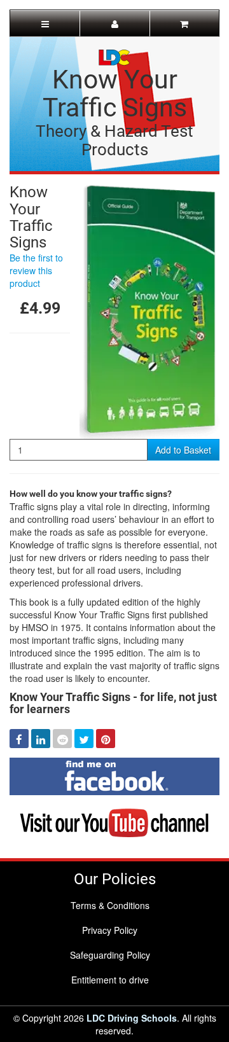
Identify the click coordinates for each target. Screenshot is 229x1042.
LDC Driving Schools (132, 1017)
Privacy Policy (109, 930)
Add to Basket (183, 449)
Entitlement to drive (110, 979)
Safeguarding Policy (110, 954)
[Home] (114, 56)
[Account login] (114, 23)
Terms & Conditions (110, 905)
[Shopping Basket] (184, 23)
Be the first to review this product (36, 270)
